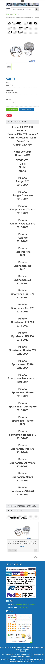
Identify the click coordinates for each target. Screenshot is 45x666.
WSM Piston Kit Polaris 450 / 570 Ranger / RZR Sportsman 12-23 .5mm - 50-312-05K (22, 543)
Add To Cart (12, 550)
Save (10, 115)
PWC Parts (14, 14)
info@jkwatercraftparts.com (24, 604)
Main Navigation (8, 9)
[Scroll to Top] (36, 557)
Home (8, 14)
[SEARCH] (37, 9)
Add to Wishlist (35, 550)
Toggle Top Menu (22, 1)
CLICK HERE (23, 607)
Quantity (8, 99)
